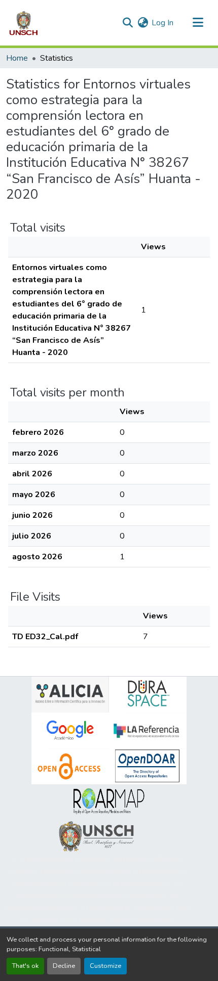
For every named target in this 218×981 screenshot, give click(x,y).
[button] (23, 22)
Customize (105, 965)
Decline (64, 965)
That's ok (25, 965)
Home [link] (17, 58)
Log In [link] (162, 22)
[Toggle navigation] (198, 22)
